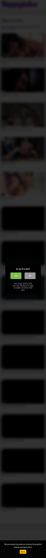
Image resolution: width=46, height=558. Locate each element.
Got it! (23, 552)
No (30, 276)
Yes (16, 276)
